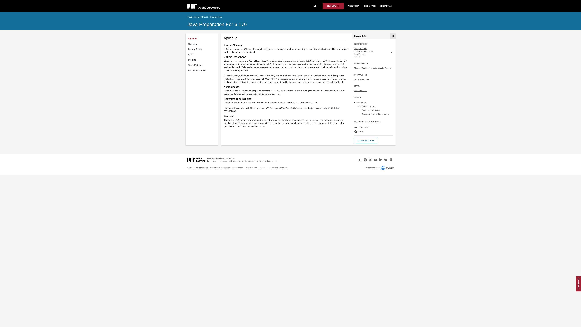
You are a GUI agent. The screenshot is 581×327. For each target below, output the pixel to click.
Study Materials (195, 65)
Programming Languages (371, 110)
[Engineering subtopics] (355, 102)
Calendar (192, 44)
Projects (192, 60)
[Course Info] (393, 36)
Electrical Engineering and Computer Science (373, 68)
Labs (190, 54)
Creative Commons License (256, 168)
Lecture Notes (195, 49)
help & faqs (370, 6)
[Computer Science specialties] (359, 106)
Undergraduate (360, 91)
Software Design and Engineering (375, 114)
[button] (366, 140)
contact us (386, 6)
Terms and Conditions (279, 168)
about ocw (353, 6)
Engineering (361, 102)
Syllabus (192, 38)
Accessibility (237, 168)
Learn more (272, 161)
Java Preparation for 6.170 (217, 24)
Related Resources (197, 70)
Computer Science (368, 106)
